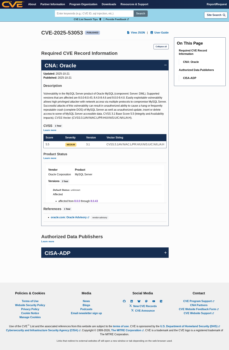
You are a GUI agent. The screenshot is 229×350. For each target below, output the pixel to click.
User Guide (161, 32)
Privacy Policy (30, 309)
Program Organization (83, 4)
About (32, 4)
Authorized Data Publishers (196, 70)
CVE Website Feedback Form (198, 309)
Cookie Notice (30, 313)
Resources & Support (134, 4)
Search (140, 13)
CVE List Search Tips (86, 19)
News (86, 301)
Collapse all (161, 46)
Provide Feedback (116, 19)
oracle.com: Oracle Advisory (69, 217)
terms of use (121, 326)
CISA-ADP (189, 78)
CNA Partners (199, 305)
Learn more (49, 130)
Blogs (86, 305)
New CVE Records (145, 306)
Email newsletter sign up (86, 313)
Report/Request (217, 4)
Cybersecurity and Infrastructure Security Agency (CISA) (42, 330)
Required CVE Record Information (193, 52)
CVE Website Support (198, 313)
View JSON (137, 32)
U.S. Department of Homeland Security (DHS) (189, 326)
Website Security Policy (30, 305)
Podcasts (86, 309)
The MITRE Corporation (126, 330)
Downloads (109, 4)
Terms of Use (30, 301)
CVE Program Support (197, 301)
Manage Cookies (30, 317)
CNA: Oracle (191, 62)
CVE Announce (144, 310)
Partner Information (52, 4)
